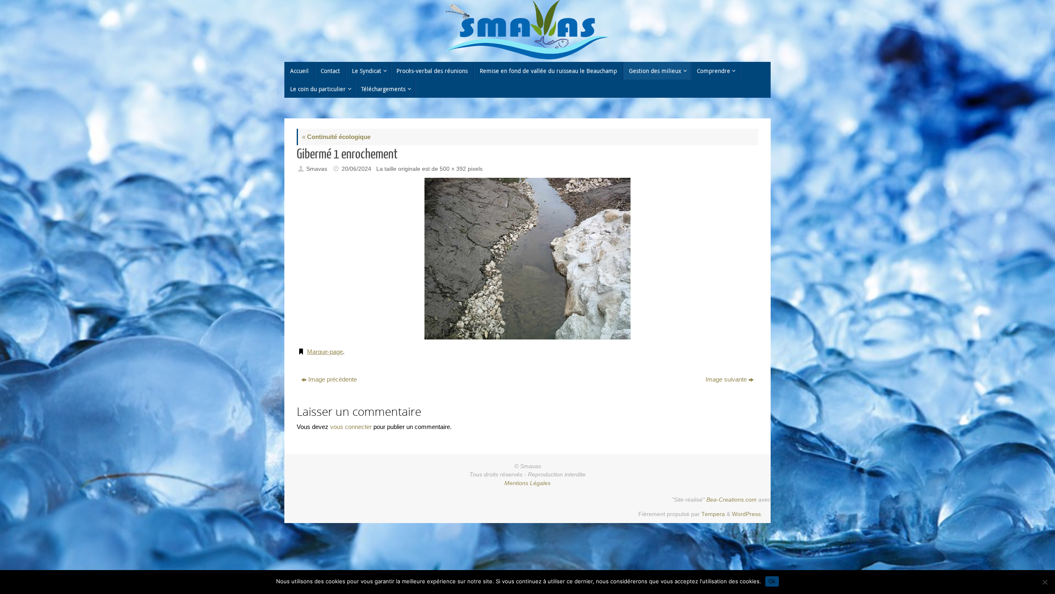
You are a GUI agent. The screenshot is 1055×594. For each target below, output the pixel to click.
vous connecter (351, 426)
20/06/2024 (356, 169)
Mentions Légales (527, 483)
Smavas (316, 169)
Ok (772, 581)
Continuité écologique (336, 136)
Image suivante (726, 379)
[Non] (1045, 582)
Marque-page (325, 351)
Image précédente (332, 379)
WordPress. (747, 514)
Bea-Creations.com (731, 500)
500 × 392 (453, 169)
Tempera (713, 514)
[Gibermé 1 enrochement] (527, 258)
